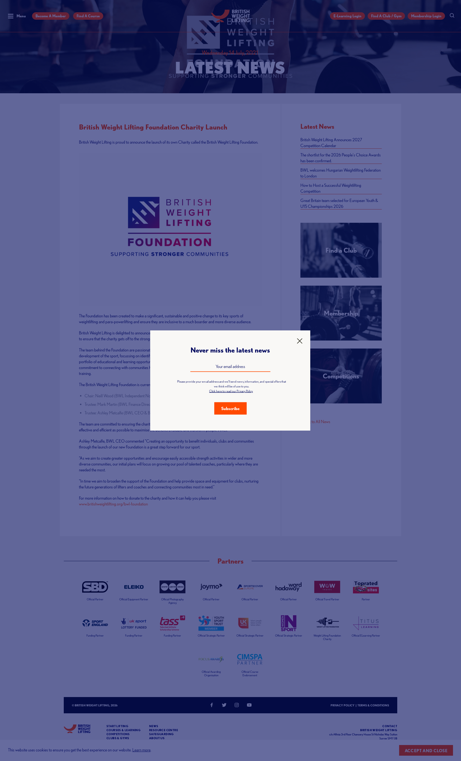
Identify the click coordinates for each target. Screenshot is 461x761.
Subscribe (230, 408)
